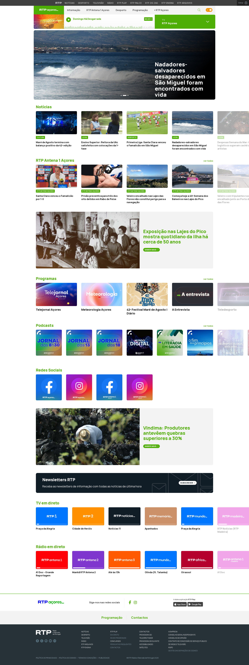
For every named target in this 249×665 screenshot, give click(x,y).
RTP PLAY (113, 631)
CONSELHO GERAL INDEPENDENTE (182, 635)
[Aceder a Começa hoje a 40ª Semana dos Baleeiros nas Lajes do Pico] (192, 176)
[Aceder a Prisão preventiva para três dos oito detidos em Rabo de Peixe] (101, 176)
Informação (73, 10)
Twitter (41, 641)
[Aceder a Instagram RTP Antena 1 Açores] (140, 387)
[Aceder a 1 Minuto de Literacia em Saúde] (170, 343)
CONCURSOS (115, 641)
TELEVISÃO (85, 638)
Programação (140, 10)
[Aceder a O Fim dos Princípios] (200, 343)
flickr (54, 641)
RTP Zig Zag (151, 3)
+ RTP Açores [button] (161, 10)
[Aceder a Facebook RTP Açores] (49, 387)
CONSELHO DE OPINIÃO (177, 638)
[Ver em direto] (49, 21)
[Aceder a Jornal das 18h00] (109, 343)
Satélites (143, 647)
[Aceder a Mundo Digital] (140, 343)
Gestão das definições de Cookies (183, 650)
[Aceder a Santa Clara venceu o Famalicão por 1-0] (56, 176)
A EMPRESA (172, 631)
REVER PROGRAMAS (118, 638)
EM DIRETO (114, 635)
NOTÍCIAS (85, 631)
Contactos (139, 617)
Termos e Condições (87, 658)
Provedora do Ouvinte (149, 641)
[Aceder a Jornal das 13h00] (79, 343)
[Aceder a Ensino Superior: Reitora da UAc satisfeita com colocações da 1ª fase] (101, 122)
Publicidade (104, 658)
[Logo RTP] (48, 632)
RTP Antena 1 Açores (97, 10)
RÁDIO (83, 641)
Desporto (83, 3)
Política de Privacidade (46, 658)
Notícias (69, 3)
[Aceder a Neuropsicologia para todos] (230, 343)
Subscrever (187, 482)
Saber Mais (151, 249)
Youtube (50, 641)
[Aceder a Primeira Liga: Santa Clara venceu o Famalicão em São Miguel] (147, 122)
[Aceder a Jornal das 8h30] (49, 343)
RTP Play (122, 3)
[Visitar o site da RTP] (58, 3)
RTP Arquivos (184, 3)
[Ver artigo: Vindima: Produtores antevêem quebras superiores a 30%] (88, 436)
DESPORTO (85, 635)
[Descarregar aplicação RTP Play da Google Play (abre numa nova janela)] (195, 604)
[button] (199, 10)
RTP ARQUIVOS (87, 644)
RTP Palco (136, 3)
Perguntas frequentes (120, 644)
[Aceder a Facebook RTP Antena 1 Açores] (109, 387)
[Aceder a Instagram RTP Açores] (79, 387)
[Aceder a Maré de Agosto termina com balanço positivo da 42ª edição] (56, 122)
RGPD (170, 647)
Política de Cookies (67, 658)
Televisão (98, 3)
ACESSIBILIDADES (146, 644)
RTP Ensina (168, 3)
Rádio (110, 3)
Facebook (37, 641)
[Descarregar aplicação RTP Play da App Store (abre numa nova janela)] (180, 604)
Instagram (46, 641)
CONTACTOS (144, 631)
